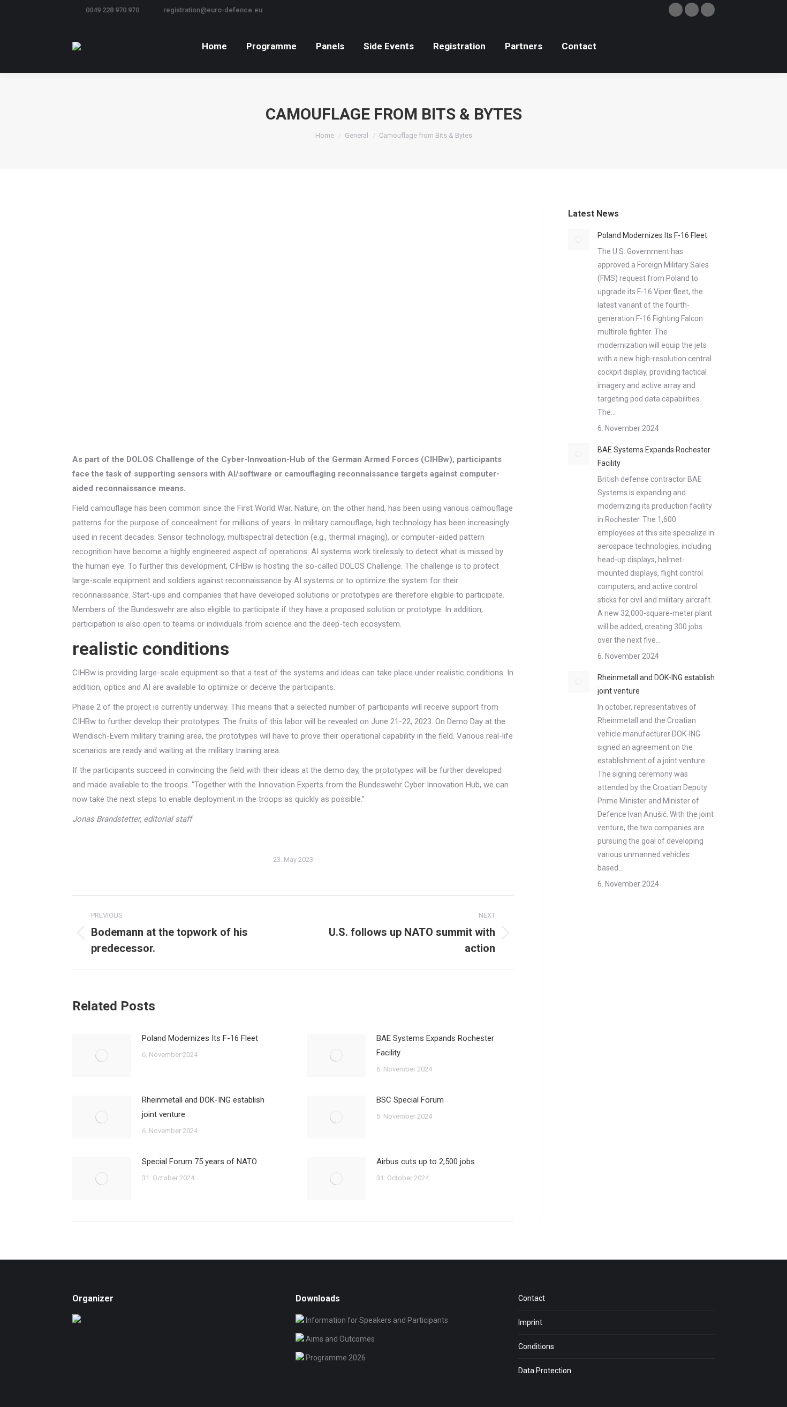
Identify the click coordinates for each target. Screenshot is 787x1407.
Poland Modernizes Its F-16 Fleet (200, 1038)
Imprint (530, 1322)
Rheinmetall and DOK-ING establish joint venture (203, 1107)
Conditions (536, 1346)
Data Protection (544, 1370)
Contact (531, 1298)
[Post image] (101, 1055)
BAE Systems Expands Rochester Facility (435, 1045)
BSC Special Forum (410, 1100)
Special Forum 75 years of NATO (199, 1161)
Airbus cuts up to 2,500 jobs (425, 1161)
